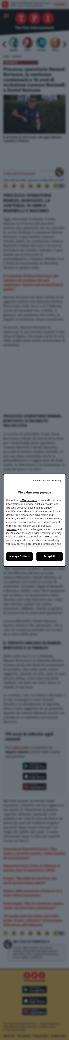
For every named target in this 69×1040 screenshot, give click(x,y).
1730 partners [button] (28, 500)
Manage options (19, 556)
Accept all (49, 556)
